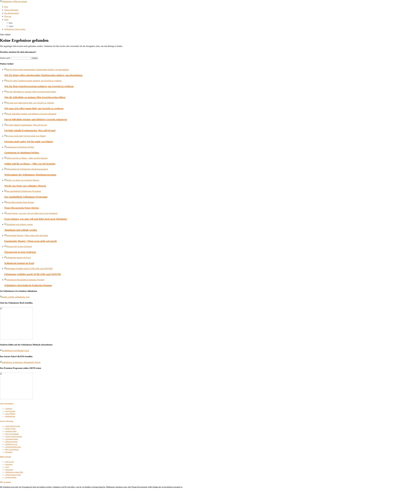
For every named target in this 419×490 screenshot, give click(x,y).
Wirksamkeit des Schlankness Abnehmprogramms (30, 174)
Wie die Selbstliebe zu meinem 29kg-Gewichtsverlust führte (34, 97)
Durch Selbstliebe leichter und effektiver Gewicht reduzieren (35, 119)
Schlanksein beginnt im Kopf (19, 263)
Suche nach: (5, 58)
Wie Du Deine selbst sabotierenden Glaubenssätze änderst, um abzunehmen (43, 75)
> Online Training (10, 429)
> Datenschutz (8, 469)
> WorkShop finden (10, 431)
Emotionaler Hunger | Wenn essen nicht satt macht (30, 241)
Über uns (7, 16)
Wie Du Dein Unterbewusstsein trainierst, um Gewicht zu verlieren (39, 86)
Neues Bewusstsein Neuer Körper (21, 207)
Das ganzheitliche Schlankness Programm (25, 196)
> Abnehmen (8, 408)
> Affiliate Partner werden (12, 475)
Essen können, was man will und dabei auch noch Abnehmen (35, 219)
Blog (10, 23)
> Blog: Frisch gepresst (11, 449)
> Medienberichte (9, 416)
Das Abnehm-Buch (11, 13)
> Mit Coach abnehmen (11, 434)
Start (6, 7)
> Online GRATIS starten (12, 426)
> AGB (6, 467)
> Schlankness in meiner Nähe (13, 472)
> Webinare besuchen (10, 441)
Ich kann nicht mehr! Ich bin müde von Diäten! (28, 141)
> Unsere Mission (9, 414)
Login (11, 26)
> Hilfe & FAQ (9, 462)
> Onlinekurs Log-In (10, 444)
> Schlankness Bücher (11, 439)
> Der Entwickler (9, 411)
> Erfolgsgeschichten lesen (12, 447)
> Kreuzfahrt (8, 452)
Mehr (6, 20)
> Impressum (8, 464)
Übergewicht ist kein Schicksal (20, 252)
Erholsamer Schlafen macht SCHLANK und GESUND (32, 274)
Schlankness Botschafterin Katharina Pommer (28, 285)
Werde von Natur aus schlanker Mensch (25, 185)
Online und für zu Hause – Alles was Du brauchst (29, 163)
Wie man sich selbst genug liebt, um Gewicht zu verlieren (33, 108)
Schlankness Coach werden (14, 29)
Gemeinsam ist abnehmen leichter (21, 152)
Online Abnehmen (11, 10)
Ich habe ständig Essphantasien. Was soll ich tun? (30, 130)
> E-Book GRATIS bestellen (13, 436)
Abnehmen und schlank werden (20, 230)
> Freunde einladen (10, 477)
